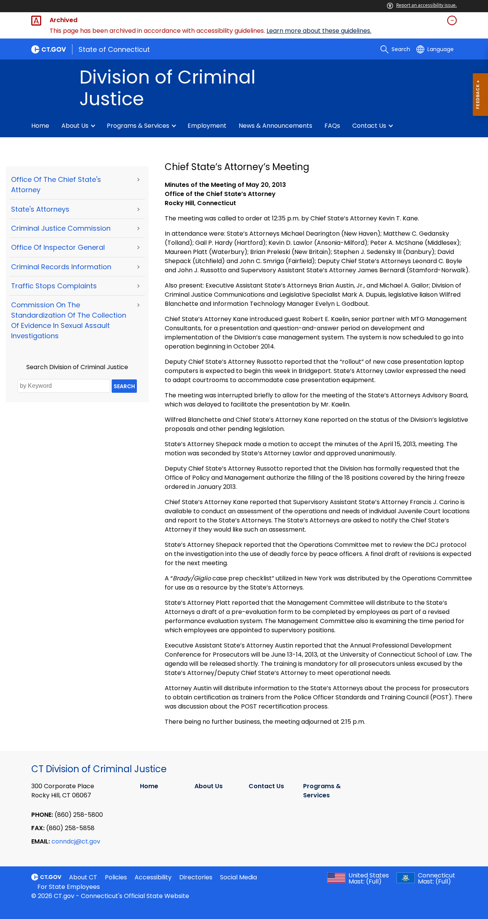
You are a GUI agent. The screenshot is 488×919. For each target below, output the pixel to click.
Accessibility (153, 877)
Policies (116, 877)
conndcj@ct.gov (75, 841)
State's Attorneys (40, 209)
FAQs (332, 125)
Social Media (238, 877)
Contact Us (369, 125)
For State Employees (68, 886)
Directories (195, 877)
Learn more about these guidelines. (318, 30)
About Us (74, 125)
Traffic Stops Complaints (54, 286)
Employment (207, 125)
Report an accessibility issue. (426, 5)
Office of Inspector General (58, 247)
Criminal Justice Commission (61, 228)
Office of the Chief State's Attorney (56, 184)
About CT (83, 877)
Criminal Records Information (61, 267)
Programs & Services (138, 125)
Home (40, 125)
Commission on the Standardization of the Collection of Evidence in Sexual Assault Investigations (68, 320)
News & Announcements (275, 125)
